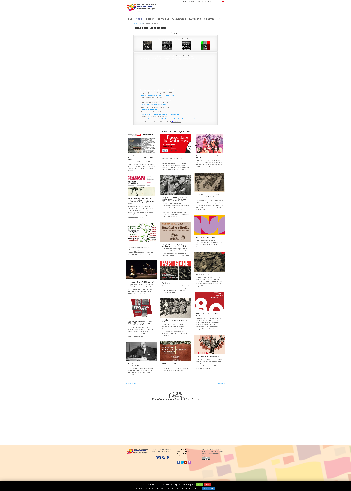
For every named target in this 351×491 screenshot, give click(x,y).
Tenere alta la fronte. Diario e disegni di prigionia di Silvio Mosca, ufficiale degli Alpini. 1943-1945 (141, 200)
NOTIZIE (139, 19)
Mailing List (212, 1)
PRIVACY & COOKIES (183, 451)
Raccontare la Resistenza (171, 156)
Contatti (192, 1)
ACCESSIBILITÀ (181, 454)
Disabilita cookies (209, 488)
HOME (129, 19)
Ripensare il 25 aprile (170, 363)
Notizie (140, 23)
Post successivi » (220, 383)
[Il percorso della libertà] (205, 45)
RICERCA (150, 19)
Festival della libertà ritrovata (207, 357)
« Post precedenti (131, 383)
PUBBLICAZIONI (179, 19)
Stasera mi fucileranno (205, 274)
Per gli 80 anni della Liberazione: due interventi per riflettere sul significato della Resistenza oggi (174, 199)
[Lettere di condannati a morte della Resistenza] (186, 45)
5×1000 (185, 1)
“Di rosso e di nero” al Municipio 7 (141, 282)
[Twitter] (182, 462)
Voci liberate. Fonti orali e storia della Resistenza (208, 157)
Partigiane (166, 283)
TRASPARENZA (181, 449)
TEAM (179, 456)
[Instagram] (189, 462)
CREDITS (179, 458)
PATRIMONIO (195, 19)
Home (135, 23)
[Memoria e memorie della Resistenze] (148, 45)
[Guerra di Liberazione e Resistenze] (167, 45)
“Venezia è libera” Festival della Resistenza (208, 314)
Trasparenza (202, 1)
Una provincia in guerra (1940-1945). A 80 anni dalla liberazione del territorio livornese (140, 323)
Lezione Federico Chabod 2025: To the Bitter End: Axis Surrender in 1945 (209, 196)
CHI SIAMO (209, 19)
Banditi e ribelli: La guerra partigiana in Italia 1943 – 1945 (174, 245)
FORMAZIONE (163, 19)
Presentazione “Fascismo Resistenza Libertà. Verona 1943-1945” (141, 157)
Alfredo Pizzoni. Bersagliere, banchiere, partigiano (139, 365)
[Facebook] (178, 462)
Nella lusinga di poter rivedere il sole (174, 321)
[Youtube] (185, 462)
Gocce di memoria (135, 245)
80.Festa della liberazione (206, 237)
